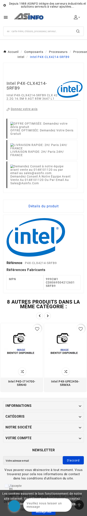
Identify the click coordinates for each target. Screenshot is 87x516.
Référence (15, 263)
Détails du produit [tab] (44, 206)
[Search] (78, 31)
